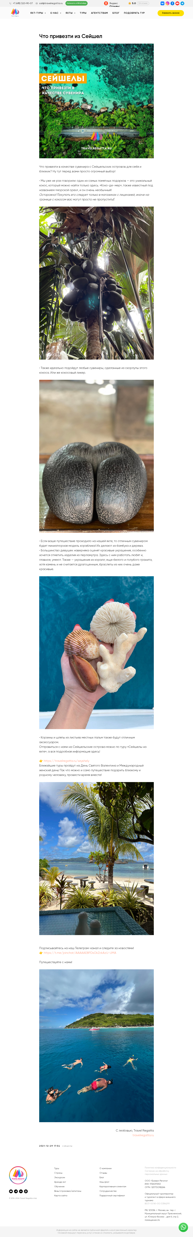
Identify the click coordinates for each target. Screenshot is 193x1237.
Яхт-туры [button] (37, 13)
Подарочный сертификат (112, 1196)
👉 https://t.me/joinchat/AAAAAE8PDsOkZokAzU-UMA (77, 952)
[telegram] (16, 1191)
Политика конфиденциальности (160, 1168)
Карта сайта (60, 1196)
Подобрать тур (134, 13)
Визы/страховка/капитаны (67, 1191)
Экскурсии (59, 1177)
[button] (171, 13)
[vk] (21, 1191)
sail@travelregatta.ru (51, 3)
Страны (58, 1173)
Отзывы (103, 1173)
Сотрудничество (108, 1191)
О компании (106, 1168)
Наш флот (104, 1182)
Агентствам (99, 13)
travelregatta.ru (143, 1135)
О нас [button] (54, 13)
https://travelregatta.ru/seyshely (66, 760)
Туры (83, 13)
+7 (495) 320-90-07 (23, 3)
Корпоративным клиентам (113, 1187)
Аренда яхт (60, 1182)
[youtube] (11, 1191)
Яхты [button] (69, 13)
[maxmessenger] (26, 1191)
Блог (115, 13)
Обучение (59, 1187)
